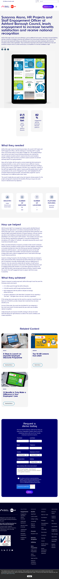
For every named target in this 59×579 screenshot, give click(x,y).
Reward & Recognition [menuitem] (34, 538)
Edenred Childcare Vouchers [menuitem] (33, 525)
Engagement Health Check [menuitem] (54, 530)
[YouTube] (12, 550)
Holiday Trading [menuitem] (34, 519)
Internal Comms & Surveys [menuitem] (24, 526)
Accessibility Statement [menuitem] (54, 540)
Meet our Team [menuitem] (44, 514)
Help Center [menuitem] (54, 536)
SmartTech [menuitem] (33, 514)
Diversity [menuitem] (43, 538)
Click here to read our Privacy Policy (32, 482)
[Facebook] (7, 550)
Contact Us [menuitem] (43, 535)
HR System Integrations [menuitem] (23, 534)
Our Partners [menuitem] (44, 517)
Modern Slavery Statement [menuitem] (44, 544)
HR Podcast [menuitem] (54, 523)
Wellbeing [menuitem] (33, 542)
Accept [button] (29, 576)
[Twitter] (2, 550)
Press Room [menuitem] (44, 532)
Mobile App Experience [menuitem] (23, 522)
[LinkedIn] (4, 550)
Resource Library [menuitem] (54, 512)
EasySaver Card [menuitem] (34, 533)
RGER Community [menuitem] (43, 528)
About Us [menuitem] (43, 511)
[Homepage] (8, 6)
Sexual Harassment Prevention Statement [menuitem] (44, 551)
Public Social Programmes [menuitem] (34, 551)
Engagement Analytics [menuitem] (23, 538)
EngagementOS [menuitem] (24, 511)
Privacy (4, 573)
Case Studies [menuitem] (54, 526)
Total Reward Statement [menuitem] (24, 530)
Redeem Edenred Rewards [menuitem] (53, 546)
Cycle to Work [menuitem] (34, 516)
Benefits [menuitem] (33, 511)
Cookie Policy (12, 573)
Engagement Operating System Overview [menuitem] (23, 517)
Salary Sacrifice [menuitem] (34, 558)
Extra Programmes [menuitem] (34, 547)
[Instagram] (9, 550)
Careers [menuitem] (43, 541)
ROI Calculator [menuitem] (55, 534)
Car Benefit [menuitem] (33, 521)
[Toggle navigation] (56, 6)
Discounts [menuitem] (33, 531)
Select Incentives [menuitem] (33, 555)
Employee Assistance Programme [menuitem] (33, 562)
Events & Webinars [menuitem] (54, 517)
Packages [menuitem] (43, 520)
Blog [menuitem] (53, 520)
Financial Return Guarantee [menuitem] (44, 524)
